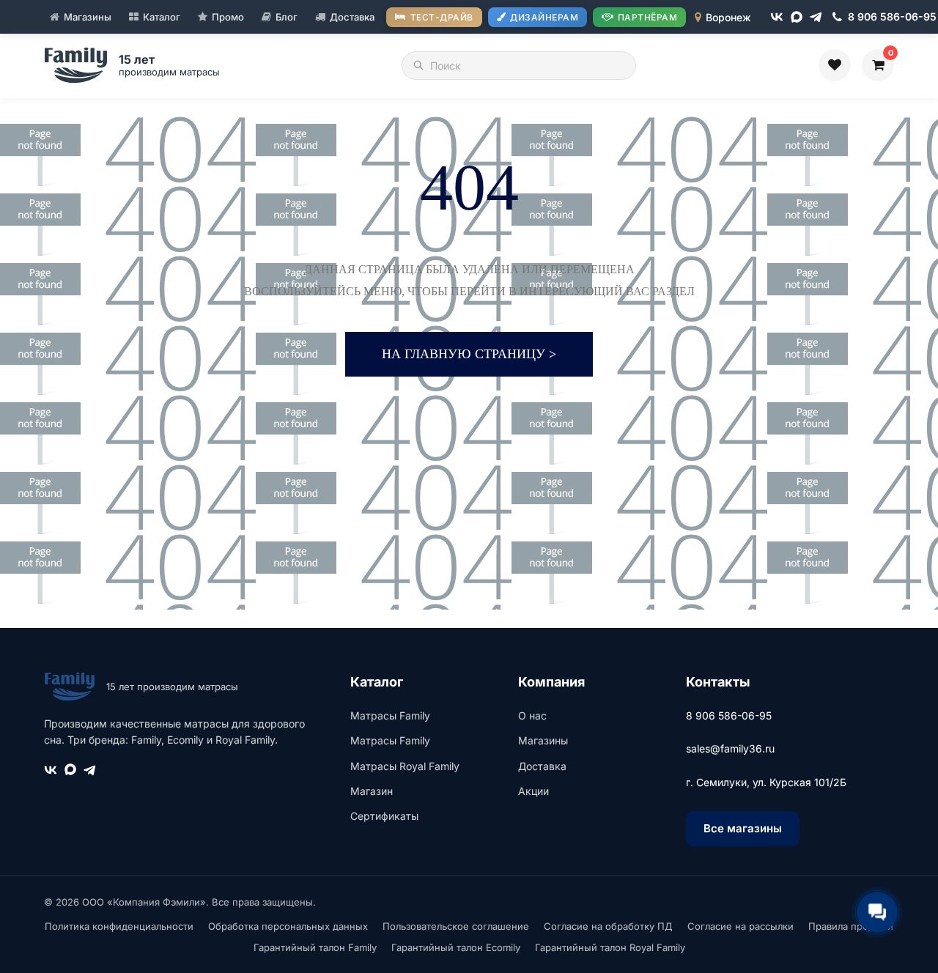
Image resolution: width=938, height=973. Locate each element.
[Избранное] (835, 65)
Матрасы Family (390, 715)
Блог (287, 17)
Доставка (352, 17)
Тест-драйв (441, 17)
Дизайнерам (544, 17)
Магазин (371, 791)
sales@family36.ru (730, 748)
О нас (532, 715)
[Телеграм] (816, 17)
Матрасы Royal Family (404, 766)
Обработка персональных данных (288, 926)
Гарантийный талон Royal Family (610, 947)
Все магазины (743, 828)
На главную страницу (469, 354)
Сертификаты (384, 816)
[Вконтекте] (776, 16)
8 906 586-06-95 (729, 715)
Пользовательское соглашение (456, 926)
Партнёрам (648, 17)
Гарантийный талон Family (315, 947)
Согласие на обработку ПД (608, 926)
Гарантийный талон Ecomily (455, 947)
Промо (228, 17)
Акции (533, 791)
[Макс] (796, 17)
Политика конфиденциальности (119, 926)
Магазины (87, 17)
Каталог (161, 17)
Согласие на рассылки (740, 926)
